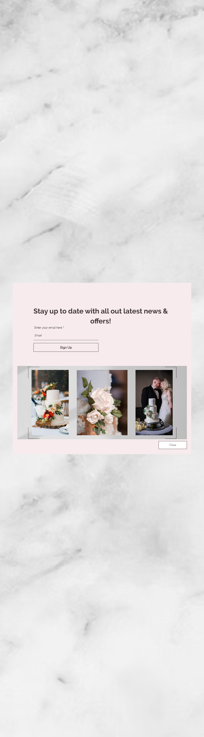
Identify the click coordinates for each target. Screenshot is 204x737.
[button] (173, 445)
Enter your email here (48, 327)
